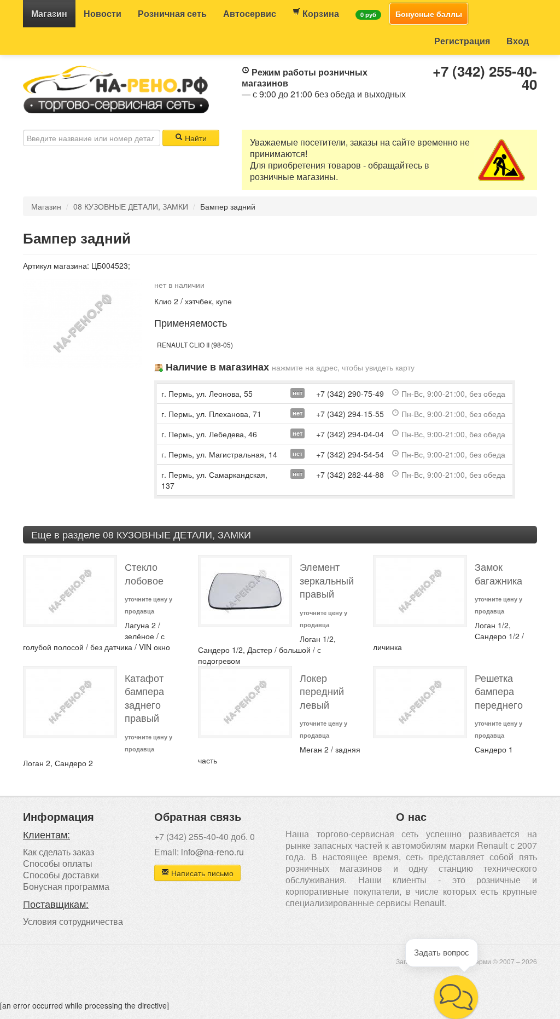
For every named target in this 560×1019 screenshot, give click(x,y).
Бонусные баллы (428, 13)
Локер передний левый (322, 691)
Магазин (49, 13)
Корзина (319, 13)
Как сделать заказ (58, 852)
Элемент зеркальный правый (327, 580)
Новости (102, 13)
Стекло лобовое (144, 573)
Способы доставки (61, 875)
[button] (456, 997)
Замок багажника (498, 573)
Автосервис (249, 13)
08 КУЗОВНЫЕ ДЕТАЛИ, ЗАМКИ (130, 206)
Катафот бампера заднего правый (144, 698)
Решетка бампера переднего (499, 691)
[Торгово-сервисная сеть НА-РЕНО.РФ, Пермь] (116, 88)
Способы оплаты (57, 863)
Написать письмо (201, 872)
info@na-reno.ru (212, 852)
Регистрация (462, 40)
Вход (517, 40)
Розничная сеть (172, 13)
